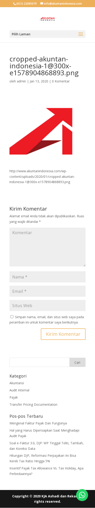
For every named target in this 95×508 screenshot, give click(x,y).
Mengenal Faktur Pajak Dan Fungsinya (38, 423)
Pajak (13, 397)
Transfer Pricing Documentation (33, 404)
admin (21, 81)
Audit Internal (19, 390)
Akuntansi (16, 383)
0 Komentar (61, 81)
